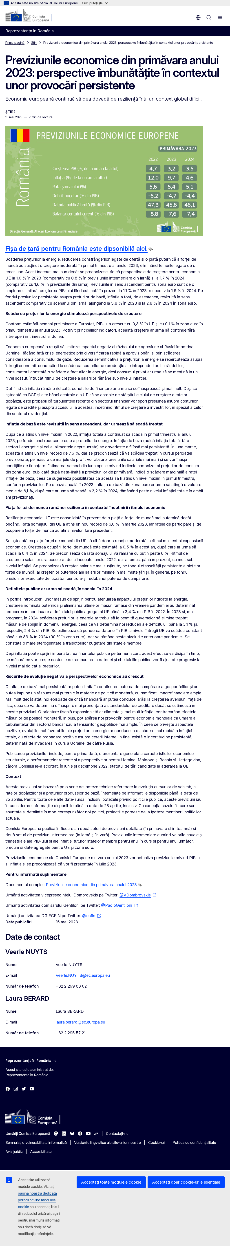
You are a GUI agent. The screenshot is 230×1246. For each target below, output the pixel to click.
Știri (34, 42)
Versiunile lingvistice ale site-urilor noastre (107, 1142)
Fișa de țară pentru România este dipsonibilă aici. (76, 248)
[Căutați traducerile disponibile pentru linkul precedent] (150, 249)
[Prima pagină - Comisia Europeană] (32, 15)
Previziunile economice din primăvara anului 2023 (91, 884)
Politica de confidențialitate (194, 1142)
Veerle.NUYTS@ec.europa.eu (83, 975)
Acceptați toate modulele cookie (111, 1182)
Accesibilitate (41, 1151)
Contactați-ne (117, 1133)
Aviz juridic (14, 1151)
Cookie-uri (156, 1142)
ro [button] (198, 17)
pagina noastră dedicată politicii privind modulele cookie (37, 1200)
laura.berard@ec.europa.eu (80, 1022)
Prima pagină (14, 42)
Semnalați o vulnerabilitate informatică (36, 1142)
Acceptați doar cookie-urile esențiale (186, 1182)
